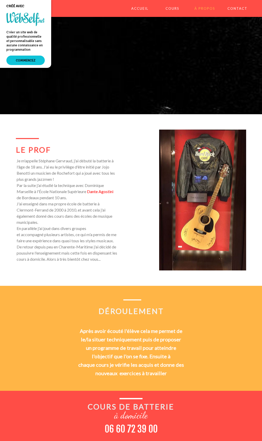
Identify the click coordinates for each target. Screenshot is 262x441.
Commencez (25, 60)
